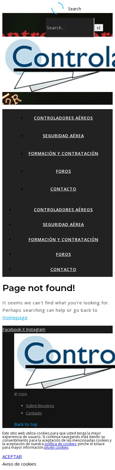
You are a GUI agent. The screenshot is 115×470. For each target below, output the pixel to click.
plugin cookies (56, 447)
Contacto (63, 189)
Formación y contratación (63, 153)
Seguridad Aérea (63, 135)
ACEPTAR (12, 456)
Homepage (15, 317)
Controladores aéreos (63, 118)
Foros (63, 171)
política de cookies (60, 443)
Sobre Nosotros (40, 405)
